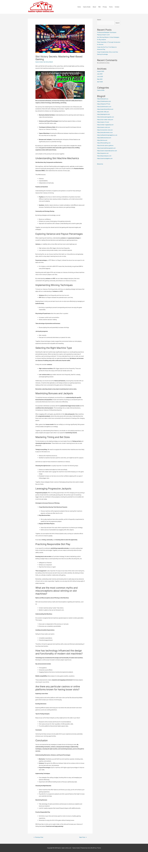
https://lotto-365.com (103, 111)
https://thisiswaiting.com (103, 143)
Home (79, 7)
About (94, 7)
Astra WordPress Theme (94, 848)
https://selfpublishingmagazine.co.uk (107, 135)
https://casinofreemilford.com (105, 109)
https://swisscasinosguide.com (105, 117)
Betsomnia (100, 164)
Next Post (83, 837)
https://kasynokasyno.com (104, 156)
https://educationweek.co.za (104, 132)
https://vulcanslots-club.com (105, 130)
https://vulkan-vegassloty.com (105, 124)
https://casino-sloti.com (103, 127)
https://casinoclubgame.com (104, 158)
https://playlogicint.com (103, 114)
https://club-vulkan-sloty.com (105, 119)
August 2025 (100, 71)
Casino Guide (86, 7)
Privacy (105, 7)
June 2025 (100, 76)
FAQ (99, 7)
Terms (111, 7)
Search (99, 19)
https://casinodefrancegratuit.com (106, 148)
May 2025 (99, 79)
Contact (117, 7)
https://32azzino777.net (103, 104)
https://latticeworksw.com (104, 137)
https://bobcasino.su (102, 99)
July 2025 (99, 74)
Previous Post (38, 837)
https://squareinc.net (102, 153)
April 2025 (100, 81)
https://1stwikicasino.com (104, 101)
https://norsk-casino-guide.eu (105, 145)
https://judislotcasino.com (104, 106)
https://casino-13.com (103, 122)
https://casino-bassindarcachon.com (107, 150)
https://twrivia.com (102, 140)
